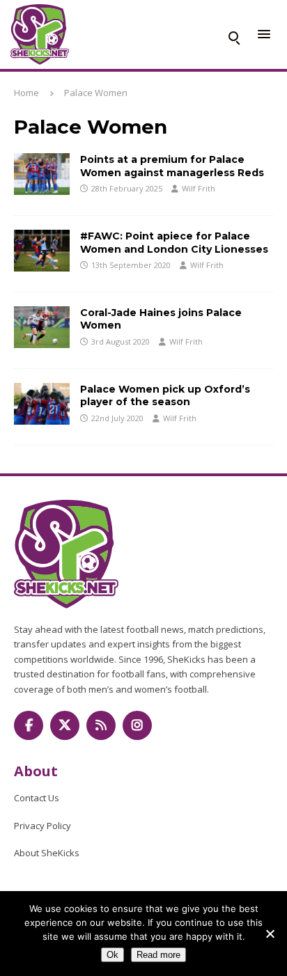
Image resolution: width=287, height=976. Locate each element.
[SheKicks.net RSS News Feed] (101, 725)
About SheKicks (46, 853)
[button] (233, 34)
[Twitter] (64, 725)
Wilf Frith (198, 188)
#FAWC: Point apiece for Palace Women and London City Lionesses (174, 242)
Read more (158, 955)
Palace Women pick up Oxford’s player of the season (165, 395)
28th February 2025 (126, 188)
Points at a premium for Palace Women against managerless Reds (172, 165)
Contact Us (36, 798)
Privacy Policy (42, 825)
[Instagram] (137, 725)
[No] (270, 933)
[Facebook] (28, 725)
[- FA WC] (42, 174)
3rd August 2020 (120, 341)
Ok (112, 955)
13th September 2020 (131, 265)
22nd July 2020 (117, 418)
